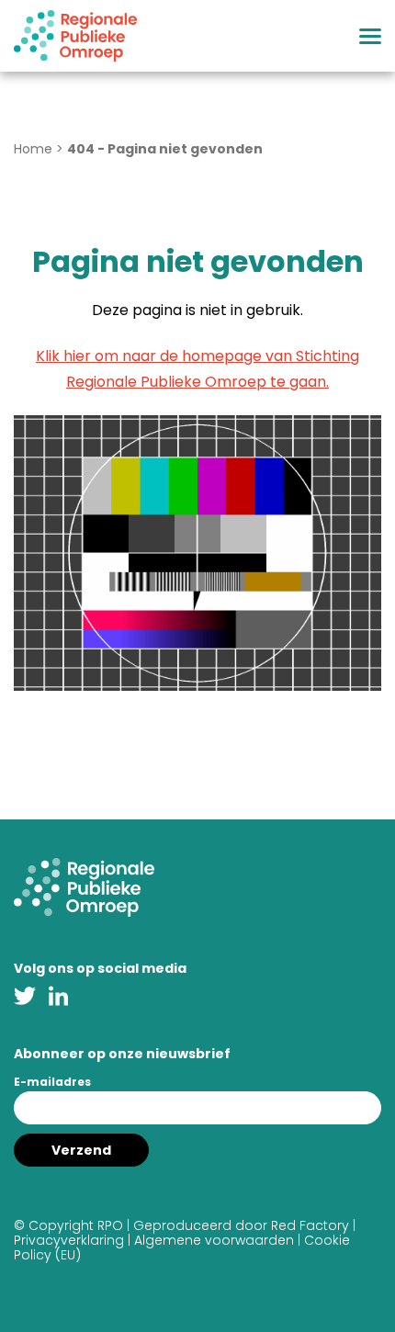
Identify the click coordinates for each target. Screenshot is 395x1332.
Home (33, 149)
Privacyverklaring (69, 1240)
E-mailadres (52, 1081)
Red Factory (310, 1225)
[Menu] (370, 36)
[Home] (75, 36)
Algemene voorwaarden (214, 1240)
